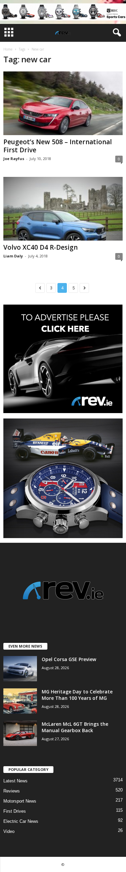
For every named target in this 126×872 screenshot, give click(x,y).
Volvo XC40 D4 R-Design (40, 247)
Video (8, 831)
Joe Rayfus (13, 158)
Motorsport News (19, 801)
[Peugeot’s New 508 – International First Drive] (63, 103)
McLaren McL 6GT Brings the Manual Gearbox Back (75, 727)
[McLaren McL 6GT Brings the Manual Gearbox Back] (20, 733)
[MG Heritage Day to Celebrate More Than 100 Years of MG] (20, 701)
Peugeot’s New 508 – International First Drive (57, 145)
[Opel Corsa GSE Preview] (20, 668)
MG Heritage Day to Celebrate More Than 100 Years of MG (77, 694)
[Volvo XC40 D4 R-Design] (63, 209)
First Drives (14, 811)
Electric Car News (20, 821)
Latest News (15, 780)
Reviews (11, 790)
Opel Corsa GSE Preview (69, 659)
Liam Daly (13, 255)
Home (7, 49)
